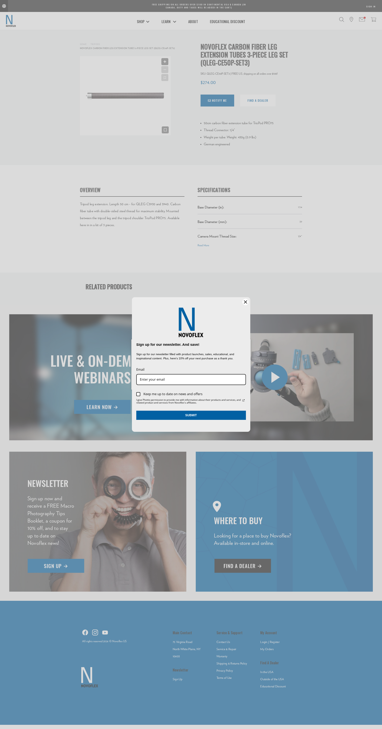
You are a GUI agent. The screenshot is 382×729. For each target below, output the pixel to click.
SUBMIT (191, 415)
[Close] (245, 302)
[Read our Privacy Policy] (243, 400)
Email (140, 369)
